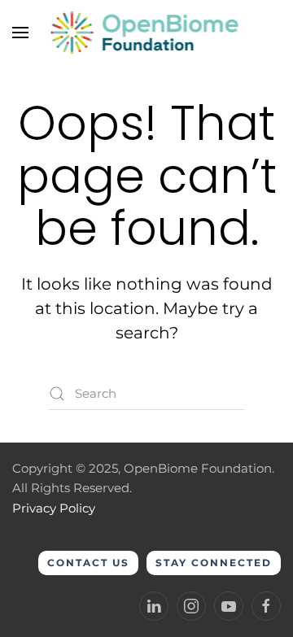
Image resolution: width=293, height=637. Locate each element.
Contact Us (88, 562)
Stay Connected (213, 562)
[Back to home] (147, 32)
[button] (20, 32)
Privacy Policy (53, 508)
